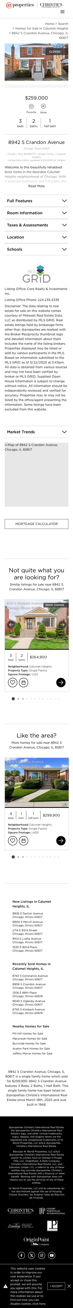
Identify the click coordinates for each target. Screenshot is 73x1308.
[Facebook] (21, 1258)
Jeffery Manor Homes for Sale (32, 1053)
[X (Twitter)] (31, 1258)
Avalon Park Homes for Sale (31, 1048)
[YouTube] (51, 1258)
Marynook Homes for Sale (29, 1038)
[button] (36, 475)
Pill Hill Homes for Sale (27, 1033)
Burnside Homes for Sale (29, 1043)
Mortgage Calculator (36, 524)
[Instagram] (41, 1258)
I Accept (56, 1286)
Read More (36, 186)
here (42, 1303)
